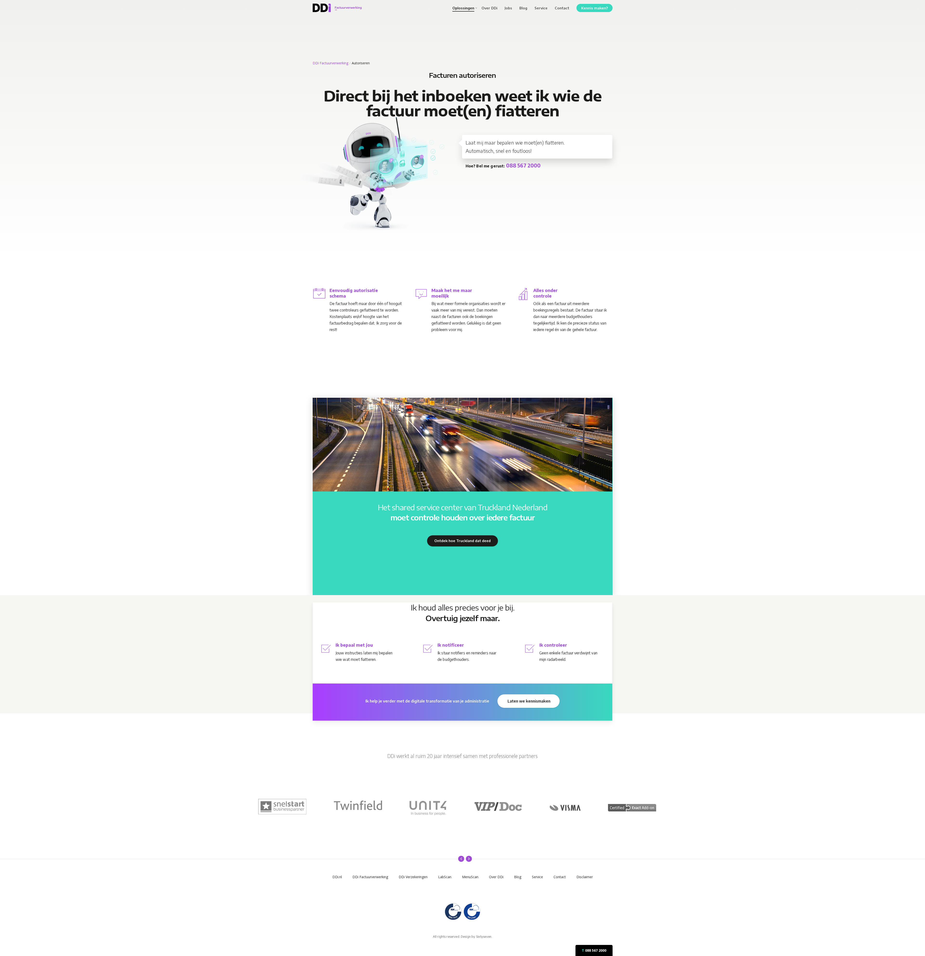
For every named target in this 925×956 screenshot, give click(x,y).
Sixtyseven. (484, 936)
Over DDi (496, 877)
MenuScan (470, 877)
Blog (517, 877)
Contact (560, 877)
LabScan (444, 877)
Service (537, 877)
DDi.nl (337, 877)
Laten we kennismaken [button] (529, 701)
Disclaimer (584, 877)
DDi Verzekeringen (413, 877)
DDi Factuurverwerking (330, 63)
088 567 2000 (594, 950)
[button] (462, 540)
